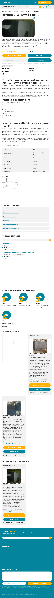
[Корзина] (51, 7)
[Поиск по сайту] (40, 7)
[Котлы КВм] (14, 342)
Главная (4, 11)
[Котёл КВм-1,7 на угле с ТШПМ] (10, 183)
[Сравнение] (44, 7)
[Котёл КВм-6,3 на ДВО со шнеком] (14, 408)
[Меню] (35, 2)
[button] (32, 51)
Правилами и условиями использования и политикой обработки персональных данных (24, 594)
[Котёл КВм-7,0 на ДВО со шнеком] (40, 345)
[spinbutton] (30, 51)
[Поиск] (50, 240)
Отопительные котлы (18, 11)
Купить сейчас (40, 55)
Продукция (9, 11)
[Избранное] (47, 7)
